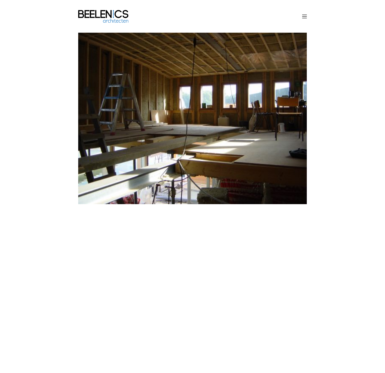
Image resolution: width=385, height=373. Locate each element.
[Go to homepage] (103, 16)
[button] (304, 16)
